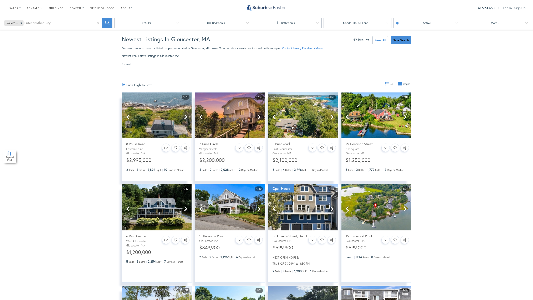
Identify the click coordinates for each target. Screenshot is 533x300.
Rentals (33, 8)
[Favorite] (176, 148)
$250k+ (146, 23)
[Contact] (166, 148)
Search (75, 8)
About (125, 8)
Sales (13, 8)
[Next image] (186, 117)
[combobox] (24, 23)
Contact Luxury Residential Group (303, 48)
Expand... (127, 64)
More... (495, 23)
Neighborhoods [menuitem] (102, 8)
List (391, 83)
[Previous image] (128, 117)
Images (406, 83)
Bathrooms (288, 23)
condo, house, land (355, 23)
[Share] (185, 148)
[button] (21, 23)
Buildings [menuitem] (56, 8)
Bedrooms (218, 23)
